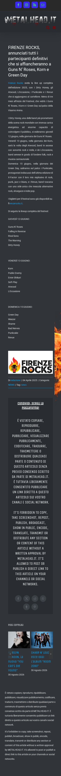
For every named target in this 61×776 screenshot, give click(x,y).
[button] (10, 654)
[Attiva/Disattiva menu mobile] (54, 27)
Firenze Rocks (15, 83)
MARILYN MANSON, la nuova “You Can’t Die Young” (15, 661)
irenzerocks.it (15, 203)
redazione (15, 380)
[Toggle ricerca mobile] (47, 27)
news (24, 385)
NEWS (11, 385)
